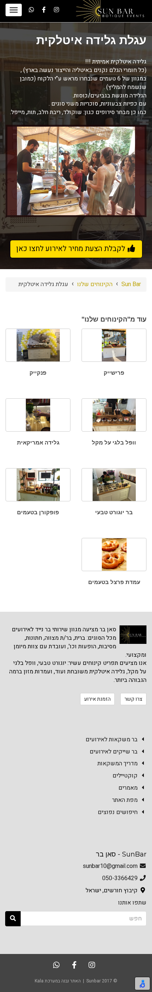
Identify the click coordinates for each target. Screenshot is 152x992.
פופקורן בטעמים (38, 512)
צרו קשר (133, 699)
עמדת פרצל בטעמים (114, 582)
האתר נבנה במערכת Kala (58, 981)
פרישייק (114, 372)
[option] (76, 171)
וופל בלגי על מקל (114, 442)
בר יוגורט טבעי (114, 512)
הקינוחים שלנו (95, 284)
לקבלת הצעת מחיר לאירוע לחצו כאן (71, 248)
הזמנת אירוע (97, 699)
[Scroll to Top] (10, 966)
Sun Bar (131, 284)
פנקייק (38, 372)
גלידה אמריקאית (38, 442)
